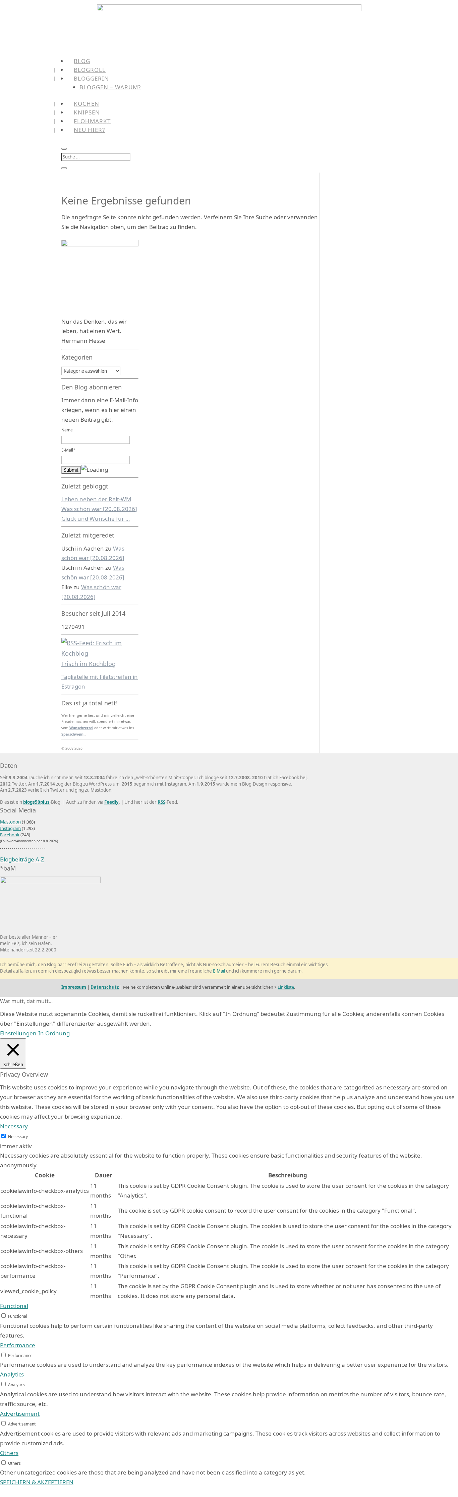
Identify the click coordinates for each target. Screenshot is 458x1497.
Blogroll (90, 70)
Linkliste (286, 987)
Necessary (18, 1136)
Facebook (9, 835)
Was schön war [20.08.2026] (99, 509)
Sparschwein (72, 734)
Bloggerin (91, 78)
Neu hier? (89, 130)
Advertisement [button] (20, 1413)
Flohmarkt (92, 121)
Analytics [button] (12, 1374)
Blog (82, 61)
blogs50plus (36, 802)
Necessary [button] (14, 1126)
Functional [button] (14, 1306)
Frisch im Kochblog (88, 664)
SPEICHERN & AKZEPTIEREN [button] (36, 1482)
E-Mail (219, 971)
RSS (161, 802)
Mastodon (10, 822)
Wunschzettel (81, 728)
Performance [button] (17, 1345)
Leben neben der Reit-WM (96, 499)
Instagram (10, 828)
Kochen (86, 103)
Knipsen (87, 112)
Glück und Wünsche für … (95, 518)
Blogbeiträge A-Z (22, 859)
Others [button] (9, 1453)
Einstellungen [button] (18, 1033)
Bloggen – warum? (110, 87)
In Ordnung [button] (54, 1033)
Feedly (111, 802)
